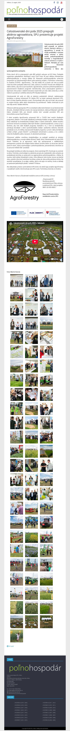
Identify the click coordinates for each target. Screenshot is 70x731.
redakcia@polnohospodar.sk (15, 690)
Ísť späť (11, 646)
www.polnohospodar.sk (14, 692)
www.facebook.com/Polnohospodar (17, 693)
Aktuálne (12, 26)
